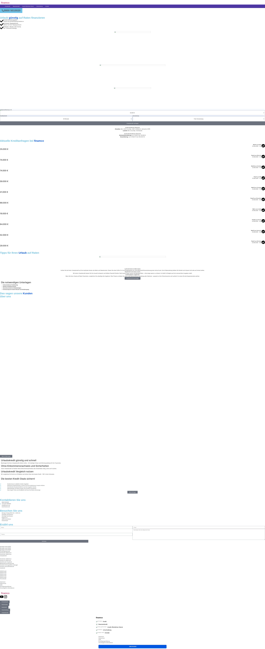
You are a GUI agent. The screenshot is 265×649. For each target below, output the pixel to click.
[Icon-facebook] (9, 596)
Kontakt (47, 6)
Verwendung (135, 115)
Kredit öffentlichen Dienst (28, 6)
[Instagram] (5, 596)
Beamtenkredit (16, 6)
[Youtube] (1, 596)
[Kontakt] (132, 633)
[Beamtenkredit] (132, 624)
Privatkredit (7, 6)
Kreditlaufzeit (3, 115)
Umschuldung (39, 6)
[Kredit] (132, 621)
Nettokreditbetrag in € (6, 109)
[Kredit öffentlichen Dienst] (132, 627)
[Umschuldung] (132, 630)
